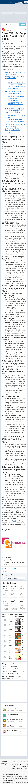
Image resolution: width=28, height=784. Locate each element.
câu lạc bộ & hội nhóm (15, 676)
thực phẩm (21, 46)
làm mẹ (4, 666)
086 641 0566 (25, 778)
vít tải (14, 521)
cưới (17, 673)
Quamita (8, 29)
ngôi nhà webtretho (7, 678)
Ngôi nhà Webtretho (6, 765)
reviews (4, 673)
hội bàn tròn (11, 673)
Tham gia (22, 24)
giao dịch (4, 676)
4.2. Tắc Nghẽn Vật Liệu (15, 119)
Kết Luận (10, 133)
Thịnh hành (9, 2)
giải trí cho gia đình (7, 669)
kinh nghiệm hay (12, 666)
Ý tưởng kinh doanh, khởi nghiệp (12, 25)
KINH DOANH (8, 24)
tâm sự (21, 671)
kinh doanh (23, 766)
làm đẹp (15, 671)
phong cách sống (6, 671)
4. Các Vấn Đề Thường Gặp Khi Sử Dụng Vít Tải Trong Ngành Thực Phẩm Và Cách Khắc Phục (15, 110)
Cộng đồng (19, 2)
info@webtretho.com (10, 780)
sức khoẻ (16, 669)
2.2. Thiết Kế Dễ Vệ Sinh (15, 85)
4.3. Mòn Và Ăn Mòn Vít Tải (16, 121)
